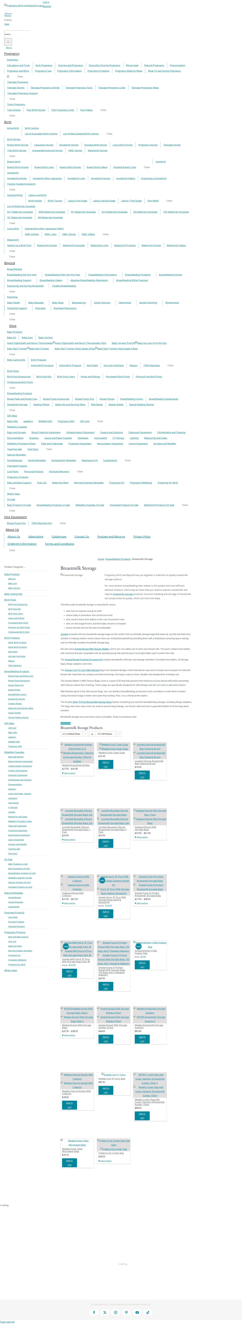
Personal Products (16, 921)
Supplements (13, 906)
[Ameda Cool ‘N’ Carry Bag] (113, 1075)
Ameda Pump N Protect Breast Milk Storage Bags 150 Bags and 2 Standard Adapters (111, 971)
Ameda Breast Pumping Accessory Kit (84, 659)
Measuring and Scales (17, 816)
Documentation (15, 784)
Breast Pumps (14, 689)
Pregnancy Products (14, 932)
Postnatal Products (14, 912)
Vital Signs (12, 853)
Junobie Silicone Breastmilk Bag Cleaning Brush (149, 762)
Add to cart (106, 764)
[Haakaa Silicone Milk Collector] (77, 883)
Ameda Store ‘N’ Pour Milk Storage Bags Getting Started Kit (112, 900)
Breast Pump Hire (16, 685)
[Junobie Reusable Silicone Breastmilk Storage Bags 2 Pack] (77, 816)
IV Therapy (13, 807)
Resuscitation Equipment (19, 835)
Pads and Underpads (17, 826)
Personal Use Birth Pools (19, 627)
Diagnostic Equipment (17, 775)
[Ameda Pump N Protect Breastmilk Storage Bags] (150, 883)
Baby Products (12, 574)
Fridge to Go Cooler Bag (111, 1153)
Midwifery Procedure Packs (20, 821)
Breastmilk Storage (16, 699)
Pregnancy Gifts (15, 746)
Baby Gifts (12, 732)
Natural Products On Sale (19, 882)
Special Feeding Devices (18, 717)
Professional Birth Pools (18, 632)
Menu (9, 47)
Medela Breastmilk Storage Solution (149, 1026)
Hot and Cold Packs (16, 656)
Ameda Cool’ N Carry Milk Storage (82, 670)
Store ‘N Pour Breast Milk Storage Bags (92, 702)
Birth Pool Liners (15, 613)
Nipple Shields (14, 712)
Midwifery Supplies (14, 752)
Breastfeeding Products (16, 671)
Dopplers (12, 789)
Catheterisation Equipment (20, 766)
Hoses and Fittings (16, 618)
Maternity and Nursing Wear (20, 708)
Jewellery (12, 737)
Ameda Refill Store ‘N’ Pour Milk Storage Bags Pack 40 (76, 960)
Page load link (7, 1321)
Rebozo (11, 661)
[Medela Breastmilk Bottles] (77, 752)
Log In (46, 2)
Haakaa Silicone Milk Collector (73, 894)
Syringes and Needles (17, 844)
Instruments (13, 803)
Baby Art (12, 578)
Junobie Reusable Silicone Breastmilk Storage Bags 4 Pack (112, 829)
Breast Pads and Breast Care (20, 676)
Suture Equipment (16, 839)
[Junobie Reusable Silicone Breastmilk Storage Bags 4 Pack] (113, 816)
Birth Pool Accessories (17, 604)
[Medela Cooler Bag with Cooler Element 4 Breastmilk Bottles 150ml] (150, 1085)
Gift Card (12, 728)
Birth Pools (10, 599)
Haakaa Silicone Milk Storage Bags (145, 828)
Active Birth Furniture (17, 647)
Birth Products (12, 637)
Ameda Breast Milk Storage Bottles (92, 649)
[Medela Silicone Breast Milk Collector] (77, 1081)
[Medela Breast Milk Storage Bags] (77, 1015)
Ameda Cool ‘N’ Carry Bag (111, 1078)
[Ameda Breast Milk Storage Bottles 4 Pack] (113, 1015)
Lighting (11, 812)
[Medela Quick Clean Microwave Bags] (77, 1143)
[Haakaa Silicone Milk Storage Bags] (150, 816)
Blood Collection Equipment (20, 761)
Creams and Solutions (17, 770)
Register (47, 6)
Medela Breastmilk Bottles (76, 765)
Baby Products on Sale (18, 864)
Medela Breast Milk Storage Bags (76, 1026)
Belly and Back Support (18, 937)
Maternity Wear (15, 946)
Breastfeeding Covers (17, 694)
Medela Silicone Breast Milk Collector (76, 1092)
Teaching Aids (14, 849)
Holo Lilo (12, 941)
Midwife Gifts (14, 741)
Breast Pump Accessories (19, 680)
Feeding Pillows (15, 703)
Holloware (12, 798)
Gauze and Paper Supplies (19, 793)
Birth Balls (12, 651)
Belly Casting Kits (13, 593)
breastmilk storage (123, 594)
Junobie (64, 634)
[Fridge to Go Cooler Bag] (113, 1145)
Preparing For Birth (16, 964)
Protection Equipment (17, 830)
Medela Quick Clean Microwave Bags (72, 1150)
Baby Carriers (14, 588)
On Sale (8, 859)
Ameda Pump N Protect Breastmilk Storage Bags (148, 894)
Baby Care (12, 583)
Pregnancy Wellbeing (17, 960)
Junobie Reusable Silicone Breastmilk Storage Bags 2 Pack (76, 829)
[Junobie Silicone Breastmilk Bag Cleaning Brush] (150, 750)
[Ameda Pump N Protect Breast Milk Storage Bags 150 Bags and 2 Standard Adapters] (113, 953)
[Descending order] (92, 734)
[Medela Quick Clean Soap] (113, 746)
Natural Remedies (13, 892)
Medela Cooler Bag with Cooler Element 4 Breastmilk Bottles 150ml (150, 1102)
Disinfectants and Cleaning (20, 779)
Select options (69, 773)
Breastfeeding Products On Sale (22, 873)
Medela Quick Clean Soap (111, 752)
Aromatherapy (14, 897)
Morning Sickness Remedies (20, 950)
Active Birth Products (17, 642)
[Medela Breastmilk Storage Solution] (150, 1015)
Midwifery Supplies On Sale (20, 877)
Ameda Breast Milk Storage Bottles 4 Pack (112, 1026)
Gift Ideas (9, 723)
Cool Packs (13, 917)
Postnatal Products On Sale (20, 887)
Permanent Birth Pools (18, 622)
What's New (10, 970)
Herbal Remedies (15, 902)
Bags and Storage (16, 756)
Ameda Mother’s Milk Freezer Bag (146, 952)
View (6, 24)
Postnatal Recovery (16, 926)
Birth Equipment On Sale (19, 868)
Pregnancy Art (14, 955)
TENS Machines (14, 665)
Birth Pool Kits (14, 609)
